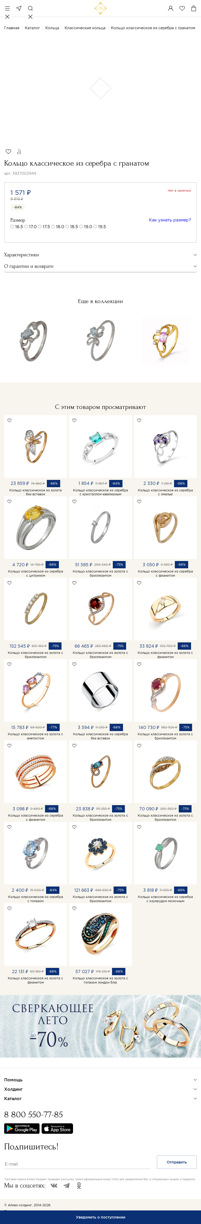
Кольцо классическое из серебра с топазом (35, 899)
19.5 (102, 226)
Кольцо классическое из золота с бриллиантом (100, 573)
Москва (19, 8)
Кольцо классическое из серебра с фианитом (165, 573)
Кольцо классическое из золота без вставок (35, 492)
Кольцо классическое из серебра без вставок (100, 736)
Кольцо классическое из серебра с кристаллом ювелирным (100, 492)
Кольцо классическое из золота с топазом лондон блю (100, 980)
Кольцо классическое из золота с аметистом (35, 736)
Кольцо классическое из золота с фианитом (165, 655)
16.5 (19, 226)
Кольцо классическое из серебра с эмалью (165, 492)
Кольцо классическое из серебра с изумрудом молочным (165, 899)
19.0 (88, 226)
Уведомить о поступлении (100, 1217)
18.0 (60, 226)
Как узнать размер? (170, 220)
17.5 (46, 226)
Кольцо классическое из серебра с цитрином (35, 573)
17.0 (33, 226)
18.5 (74, 226)
